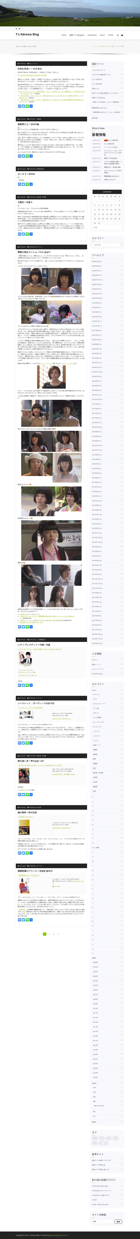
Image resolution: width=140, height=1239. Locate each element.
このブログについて (98, 70)
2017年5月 (95, 413)
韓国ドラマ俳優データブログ (101, 1160)
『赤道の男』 (22, 909)
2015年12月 (96, 445)
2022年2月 (95, 317)
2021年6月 (95, 330)
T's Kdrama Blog (27, 34)
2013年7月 (95, 514)
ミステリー (96, 731)
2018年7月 (95, 376)
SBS (30, 63)
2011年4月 (95, 616)
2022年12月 (96, 294)
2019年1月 (95, 363)
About (102, 35)
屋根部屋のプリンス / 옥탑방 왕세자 (35, 870)
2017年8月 (95, 409)
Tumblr (94, 1200)
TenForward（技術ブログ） (101, 1195)
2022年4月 (95, 307)
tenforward (22, 63)
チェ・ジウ (103, 1143)
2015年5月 (95, 468)
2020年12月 (96, 340)
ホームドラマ (97, 727)
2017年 (95, 1040)
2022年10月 (96, 298)
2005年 (95, 985)
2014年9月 (95, 482)
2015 (101, 1138)
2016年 (31, 169)
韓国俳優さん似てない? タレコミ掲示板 (106, 112)
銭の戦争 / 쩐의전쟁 (27, 812)
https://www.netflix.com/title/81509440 (33, 75)
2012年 (31, 197)
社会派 (39, 807)
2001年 (95, 967)
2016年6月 (95, 436)
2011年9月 (95, 593)
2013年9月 (95, 505)
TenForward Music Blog (100, 1186)
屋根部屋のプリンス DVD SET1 (29, 875)
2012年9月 (95, 547)
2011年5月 (95, 611)
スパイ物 (96, 708)
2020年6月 (95, 349)
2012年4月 (95, 565)
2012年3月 (95, 570)
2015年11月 (96, 450)
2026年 (95, 1077)
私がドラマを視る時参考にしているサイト (106, 93)
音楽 (42, 169)
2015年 (95, 1031)
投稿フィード (96, 664)
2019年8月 (95, 358)
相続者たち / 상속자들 (28, 124)
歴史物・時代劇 (41, 197)
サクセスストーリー (99, 704)
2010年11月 (96, 639)
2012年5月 (95, 560)
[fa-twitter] (16, 28)
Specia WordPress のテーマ (59, 1235)
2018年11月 (96, 372)
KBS (94, 1097)
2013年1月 (95, 533)
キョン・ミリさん (68, 363)
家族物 (95, 754)
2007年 (31, 807)
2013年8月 (95, 510)
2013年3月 (95, 524)
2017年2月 (95, 418)
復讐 (94, 759)
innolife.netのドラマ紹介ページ (30, 614)
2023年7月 (95, 289)
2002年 (95, 971)
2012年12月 (96, 537)
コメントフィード (98, 669)
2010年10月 (96, 643)
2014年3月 (95, 491)
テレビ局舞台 (97, 717)
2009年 (95, 1004)
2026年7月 (95, 261)
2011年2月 (95, 625)
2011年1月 (95, 630)
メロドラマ (96, 736)
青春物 (39, 169)
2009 (94, 1138)
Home (64, 35)
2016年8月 (95, 432)
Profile (110, 35)
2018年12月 (96, 367)
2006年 (95, 990)
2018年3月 (95, 390)
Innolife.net (23, 790)
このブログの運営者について (101, 75)
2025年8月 (95, 275)
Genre (94, 690)
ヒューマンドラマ (99, 722)
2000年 (95, 962)
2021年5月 (95, 335)
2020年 (95, 1054)
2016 (108, 1138)
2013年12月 (96, 501)
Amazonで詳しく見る (25, 675)
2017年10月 (96, 399)
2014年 (95, 1027)
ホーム (95, 46)
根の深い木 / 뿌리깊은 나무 (31, 760)
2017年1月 (95, 422)
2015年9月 (95, 455)
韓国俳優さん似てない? (99, 108)
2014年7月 (95, 487)
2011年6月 (95, 606)
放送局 (102, 46)
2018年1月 (95, 395)
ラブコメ (35, 63)
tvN (94, 1116)
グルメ (95, 699)
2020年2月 (95, 353)
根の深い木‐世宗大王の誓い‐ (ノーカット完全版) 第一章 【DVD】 (40, 765)
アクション (96, 694)
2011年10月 (96, 588)
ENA (94, 1087)
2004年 (95, 981)
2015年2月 (95, 478)
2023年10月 (96, 284)
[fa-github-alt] (19, 28)
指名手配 (95, 118)
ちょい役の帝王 (97, 84)
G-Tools (35, 675)
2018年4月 (95, 386)
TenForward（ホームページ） (102, 1190)
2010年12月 (96, 634)
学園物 (95, 750)
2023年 (95, 1068)
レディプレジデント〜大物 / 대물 (34, 644)
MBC (94, 1101)
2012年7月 (95, 556)
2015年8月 (95, 459)
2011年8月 (95, 597)
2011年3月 (95, 620)
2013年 (31, 119)
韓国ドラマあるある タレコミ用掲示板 (106, 102)
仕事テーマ (96, 745)
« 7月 (95, 227)
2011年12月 (96, 579)
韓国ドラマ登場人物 (98, 1165)
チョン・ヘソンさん (45, 363)
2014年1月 (95, 496)
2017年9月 (95, 404)
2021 (115, 1138)
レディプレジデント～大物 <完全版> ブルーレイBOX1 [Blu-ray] (40, 649)
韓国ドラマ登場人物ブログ (100, 1169)
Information (92, 35)
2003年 (95, 976)
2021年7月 (95, 326)
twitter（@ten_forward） (100, 1204)
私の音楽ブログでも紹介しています (31, 622)
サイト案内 (95, 847)
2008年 (95, 999)
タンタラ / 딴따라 (26, 173)
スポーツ (96, 713)
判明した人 (95, 88)
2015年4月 (95, 473)
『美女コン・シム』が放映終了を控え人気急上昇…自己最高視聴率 (41, 620)
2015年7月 (95, 464)
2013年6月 (95, 519)
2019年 (95, 1050)
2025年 (95, 1073)
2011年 (31, 756)
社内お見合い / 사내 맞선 (30, 68)
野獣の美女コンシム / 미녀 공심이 (34, 252)
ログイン (95, 660)
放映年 (94, 958)
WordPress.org (97, 674)
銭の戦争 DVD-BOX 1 (26, 817)
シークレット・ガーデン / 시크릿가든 (36, 703)
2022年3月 (95, 312)
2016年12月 (96, 427)
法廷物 (95, 777)
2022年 (95, 1063)
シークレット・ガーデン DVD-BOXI (31, 708)
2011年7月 (95, 602)
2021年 (95, 1059)
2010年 (31, 640)
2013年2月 (95, 528)
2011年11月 (96, 583)
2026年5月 (95, 266)
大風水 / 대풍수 (25, 202)
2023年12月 (96, 280)
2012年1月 (95, 574)
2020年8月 (95, 344)
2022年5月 (95, 303)
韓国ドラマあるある (77, 35)
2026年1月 (95, 271)
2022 (94, 1143)
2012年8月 (95, 551)
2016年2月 (95, 441)
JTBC (94, 1092)
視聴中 (94, 1122)
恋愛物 (39, 119)
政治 (44, 640)
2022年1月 (95, 321)
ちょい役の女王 (97, 79)
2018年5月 (95, 381)
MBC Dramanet (99, 1106)
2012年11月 (96, 542)
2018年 (95, 1045)
